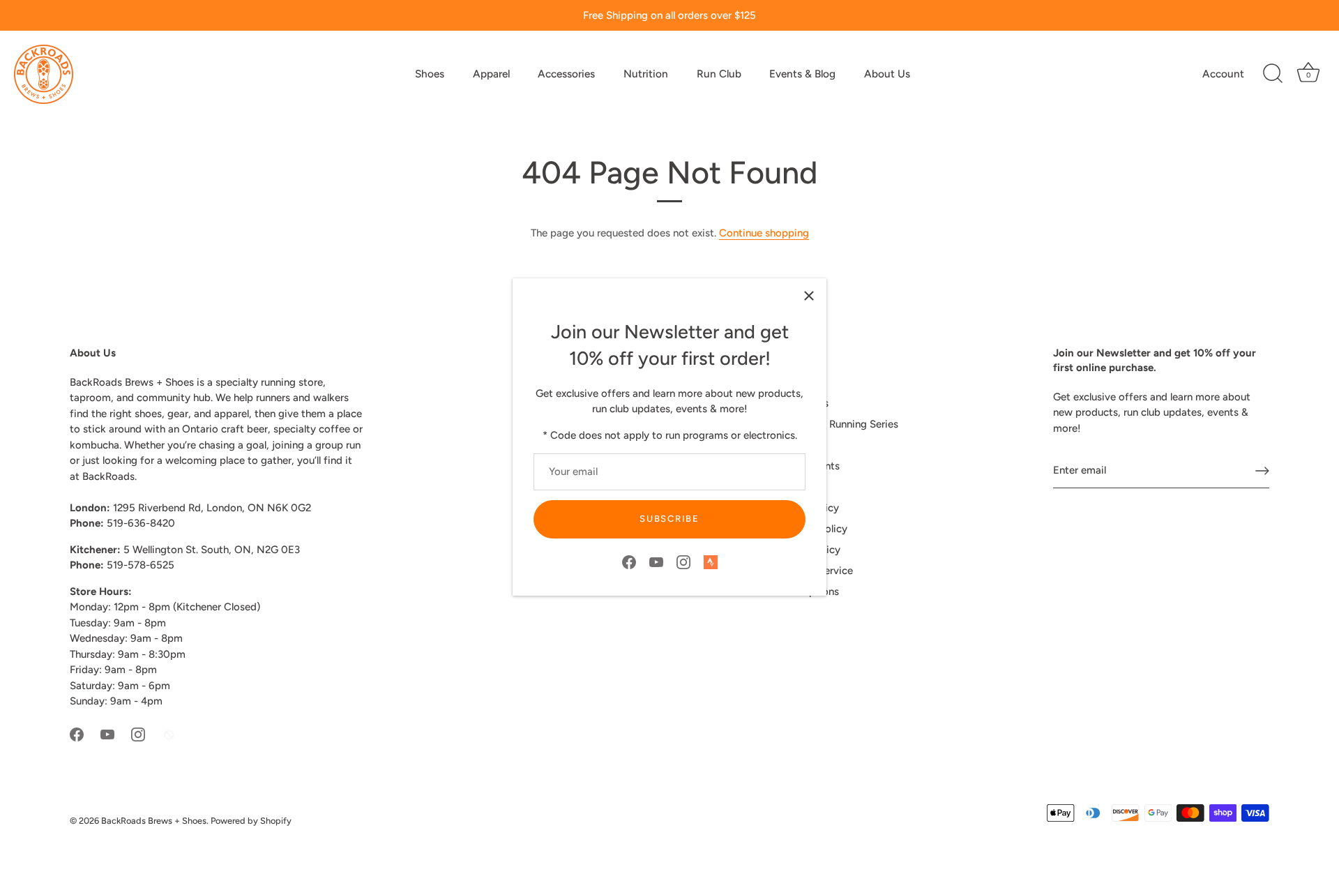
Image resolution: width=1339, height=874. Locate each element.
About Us (887, 73)
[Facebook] (629, 561)
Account (1223, 73)
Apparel (491, 73)
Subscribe (669, 518)
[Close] (809, 295)
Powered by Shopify (251, 820)
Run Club (719, 73)
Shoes (429, 73)
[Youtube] (656, 561)
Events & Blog (802, 73)
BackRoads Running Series (836, 424)
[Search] (1272, 74)
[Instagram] (683, 561)
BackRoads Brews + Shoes (153, 820)
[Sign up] (1262, 471)
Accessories (566, 73)
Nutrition (645, 73)
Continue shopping (764, 233)
